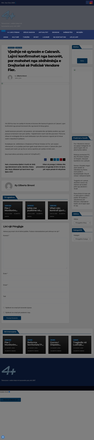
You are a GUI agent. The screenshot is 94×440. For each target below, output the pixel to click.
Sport (36, 37)
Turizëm (26, 37)
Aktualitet (43, 32)
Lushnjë (46, 37)
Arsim (5, 37)
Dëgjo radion (29, 32)
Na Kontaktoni (59, 37)
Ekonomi (55, 32)
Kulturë (15, 37)
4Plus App (74, 37)
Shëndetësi (68, 32)
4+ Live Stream (13, 32)
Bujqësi (80, 32)
